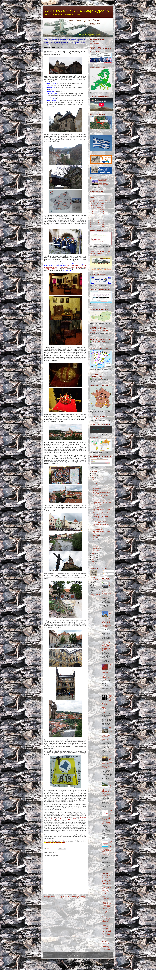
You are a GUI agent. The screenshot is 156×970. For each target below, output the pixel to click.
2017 (93, 555)
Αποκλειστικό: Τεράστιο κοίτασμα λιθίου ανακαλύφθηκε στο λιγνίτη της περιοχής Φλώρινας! (106, 646)
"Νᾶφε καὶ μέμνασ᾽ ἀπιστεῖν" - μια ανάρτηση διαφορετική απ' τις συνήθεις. (100, 253)
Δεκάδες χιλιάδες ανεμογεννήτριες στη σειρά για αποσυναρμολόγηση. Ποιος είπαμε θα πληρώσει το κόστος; (107, 788)
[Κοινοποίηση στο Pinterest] (64, 849)
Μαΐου (95, 542)
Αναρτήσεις (107, 571)
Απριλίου (95, 544)
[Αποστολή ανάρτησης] (55, 848)
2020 (93, 480)
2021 (93, 477)
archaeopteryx (96, 177)
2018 (93, 553)
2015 (93, 559)
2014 (93, 561)
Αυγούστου (96, 535)
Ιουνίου (95, 539)
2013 (93, 564)
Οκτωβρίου (96, 488)
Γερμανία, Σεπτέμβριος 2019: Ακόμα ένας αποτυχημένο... (102, 503)
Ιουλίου (95, 537)
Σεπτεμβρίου (96, 490)
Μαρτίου (95, 546)
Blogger (93, 955)
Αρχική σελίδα (64, 897)
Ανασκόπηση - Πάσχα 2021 (97, 223)
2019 (93, 482)
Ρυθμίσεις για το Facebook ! (97, 203)
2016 (93, 557)
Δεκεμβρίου (96, 484)
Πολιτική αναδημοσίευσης (96, 205)
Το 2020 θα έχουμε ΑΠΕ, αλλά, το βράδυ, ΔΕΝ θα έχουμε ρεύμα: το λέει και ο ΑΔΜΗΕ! (107, 880)
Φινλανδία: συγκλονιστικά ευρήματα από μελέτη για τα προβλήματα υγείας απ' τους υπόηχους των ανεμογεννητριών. (107, 672)
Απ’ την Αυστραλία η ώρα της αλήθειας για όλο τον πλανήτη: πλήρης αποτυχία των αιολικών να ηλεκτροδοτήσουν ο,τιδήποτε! (107, 619)
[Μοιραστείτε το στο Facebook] (63, 849)
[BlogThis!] (60, 849)
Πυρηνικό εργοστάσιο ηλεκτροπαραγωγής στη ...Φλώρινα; (99, 521)
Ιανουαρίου (96, 550)
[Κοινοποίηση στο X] (61, 849)
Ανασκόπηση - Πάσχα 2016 (97, 213)
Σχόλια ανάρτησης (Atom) (57, 900)
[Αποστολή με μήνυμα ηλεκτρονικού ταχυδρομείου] (58, 849)
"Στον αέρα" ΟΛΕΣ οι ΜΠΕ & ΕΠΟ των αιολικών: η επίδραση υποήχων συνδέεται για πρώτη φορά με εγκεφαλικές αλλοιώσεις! (107, 704)
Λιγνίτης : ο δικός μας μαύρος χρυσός (77, 10)
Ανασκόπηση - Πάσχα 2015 (97, 211)
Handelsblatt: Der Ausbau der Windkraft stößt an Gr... (100, 517)
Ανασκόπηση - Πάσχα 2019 (97, 219)
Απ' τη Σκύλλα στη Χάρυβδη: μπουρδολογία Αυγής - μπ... (100, 496)
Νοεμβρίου (96, 486)
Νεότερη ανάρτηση (50, 897)
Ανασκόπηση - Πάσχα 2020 (97, 221)
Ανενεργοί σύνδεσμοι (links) (97, 207)
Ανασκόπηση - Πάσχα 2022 (97, 224)
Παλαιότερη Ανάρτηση (79, 897)
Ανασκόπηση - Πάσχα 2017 (97, 215)
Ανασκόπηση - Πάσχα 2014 (97, 209)
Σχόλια (106, 573)
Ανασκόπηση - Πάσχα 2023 (97, 226)
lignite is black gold (95, 578)
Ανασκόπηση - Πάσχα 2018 (97, 217)
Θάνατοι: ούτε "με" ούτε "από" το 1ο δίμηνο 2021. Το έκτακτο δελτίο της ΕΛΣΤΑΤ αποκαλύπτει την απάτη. (107, 848)
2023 (93, 473)
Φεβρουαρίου (96, 548)
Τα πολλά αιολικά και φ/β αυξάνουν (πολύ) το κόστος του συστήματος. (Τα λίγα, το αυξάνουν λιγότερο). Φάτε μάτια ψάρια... (104, 183)
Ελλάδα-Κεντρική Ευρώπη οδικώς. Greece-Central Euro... (101, 493)
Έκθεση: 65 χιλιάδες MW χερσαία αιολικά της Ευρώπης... (101, 500)
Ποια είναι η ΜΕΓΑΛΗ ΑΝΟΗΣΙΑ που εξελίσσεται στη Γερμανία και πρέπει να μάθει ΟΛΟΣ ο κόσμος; (106, 944)
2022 (93, 475)
